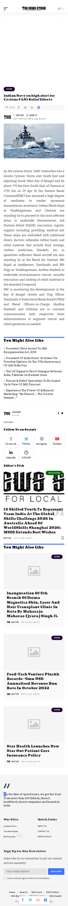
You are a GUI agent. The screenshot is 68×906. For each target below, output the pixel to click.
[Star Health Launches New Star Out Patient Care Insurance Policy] (34, 724)
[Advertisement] (34, 48)
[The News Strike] (34, 8)
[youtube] (57, 441)
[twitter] (62, 413)
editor (20, 115)
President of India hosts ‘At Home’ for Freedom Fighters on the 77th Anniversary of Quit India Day (32, 361)
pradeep (16, 412)
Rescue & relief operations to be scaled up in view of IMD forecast (32, 382)
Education (54, 473)
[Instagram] (42, 441)
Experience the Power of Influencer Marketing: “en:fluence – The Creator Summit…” (29, 394)
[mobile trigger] (7, 8)
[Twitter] (26, 441)
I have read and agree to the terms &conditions (28, 878)
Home (9, 89)
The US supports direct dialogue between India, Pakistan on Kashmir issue (33, 373)
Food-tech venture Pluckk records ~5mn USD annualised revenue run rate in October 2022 (33, 681)
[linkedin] (10, 455)
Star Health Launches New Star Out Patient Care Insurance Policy (33, 751)
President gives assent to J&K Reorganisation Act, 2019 (25, 350)
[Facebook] (58, 413)
